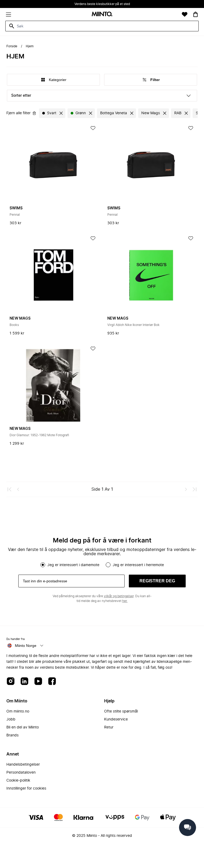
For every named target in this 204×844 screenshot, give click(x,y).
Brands (12, 735)
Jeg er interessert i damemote (73, 565)
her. (125, 601)
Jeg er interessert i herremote (138, 565)
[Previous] (18, 489)
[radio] (42, 564)
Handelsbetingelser (23, 764)
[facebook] (52, 681)
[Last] (194, 489)
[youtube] (38, 681)
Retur (108, 727)
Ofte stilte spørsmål (121, 711)
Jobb (10, 719)
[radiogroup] (102, 564)
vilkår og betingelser (119, 596)
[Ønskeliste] (184, 14)
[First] (9, 489)
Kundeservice (116, 719)
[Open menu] (8, 14)
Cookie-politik (18, 780)
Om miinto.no (17, 711)
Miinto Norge (25, 645)
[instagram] (10, 681)
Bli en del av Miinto (22, 727)
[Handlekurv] (195, 14)
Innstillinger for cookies (26, 788)
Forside (11, 46)
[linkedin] (24, 681)
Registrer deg (157, 581)
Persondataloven (21, 772)
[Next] (186, 489)
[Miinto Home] (102, 14)
